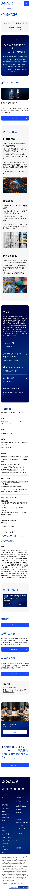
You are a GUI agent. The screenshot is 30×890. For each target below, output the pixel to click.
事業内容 (19, 798)
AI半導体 (19, 812)
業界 (3, 828)
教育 (3, 853)
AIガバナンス (5, 817)
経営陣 (4, 811)
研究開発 (19, 848)
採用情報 (19, 819)
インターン (19, 834)
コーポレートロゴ (7, 821)
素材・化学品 (5, 834)
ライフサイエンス (6, 837)
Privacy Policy (21, 883)
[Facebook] (15, 789)
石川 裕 (3, 510)
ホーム (2, 8)
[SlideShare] (22, 789)
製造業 (4, 831)
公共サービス (5, 850)
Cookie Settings (13, 887)
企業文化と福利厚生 (22, 822)
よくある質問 (20, 826)
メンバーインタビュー (21, 830)
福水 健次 (4, 501)
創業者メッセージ (7, 808)
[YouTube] (19, 789)
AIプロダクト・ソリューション (22, 802)
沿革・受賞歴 (5, 814)
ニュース (19, 841)
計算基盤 (19, 809)
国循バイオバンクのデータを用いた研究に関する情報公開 (14, 691)
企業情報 (5, 805)
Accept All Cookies (23, 887)
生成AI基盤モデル (21, 806)
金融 (3, 846)
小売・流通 (5, 843)
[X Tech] (7, 790)
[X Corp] (3, 790)
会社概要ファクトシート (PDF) (11, 412)
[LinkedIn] (11, 789)
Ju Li (3, 506)
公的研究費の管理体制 (10, 687)
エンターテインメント (8, 840)
